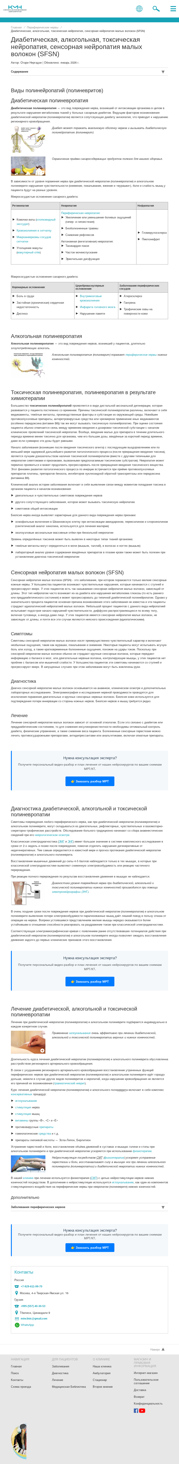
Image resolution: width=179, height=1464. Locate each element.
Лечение (57, 1380)
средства (45, 1133)
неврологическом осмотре (52, 835)
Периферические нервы (42, 27)
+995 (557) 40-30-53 (33, 1306)
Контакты (17, 1380)
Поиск (15, 1373)
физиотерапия (114, 1157)
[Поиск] (156, 9)
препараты (46, 1127)
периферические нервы (141, 354)
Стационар (100, 1380)
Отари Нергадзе (31, 62)
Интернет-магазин (146, 1373)
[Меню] (173, 9)
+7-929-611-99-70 (31, 1286)
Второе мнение (103, 1386)
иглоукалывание (26, 1100)
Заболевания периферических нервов (38, 1207)
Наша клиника (102, 1366)
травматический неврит (69, 1083)
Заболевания (60, 1366)
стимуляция (23, 1107)
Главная (16, 27)
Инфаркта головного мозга (97, 307)
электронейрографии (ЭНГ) (70, 891)
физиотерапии (142, 1151)
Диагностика (60, 1373)
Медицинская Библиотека (69, 1386)
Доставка (140, 1390)
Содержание (19, 71)
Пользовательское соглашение (146, 1381)
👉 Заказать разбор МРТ (90, 781)
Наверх (155, 1349)
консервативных (21, 1094)
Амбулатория (101, 1373)
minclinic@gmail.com (34, 1318)
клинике (28, 1178)
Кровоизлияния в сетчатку (34, 230)
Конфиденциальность (148, 1403)
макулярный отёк (28, 252)
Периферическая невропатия (80, 213)
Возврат (139, 1396)
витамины (21, 1120)
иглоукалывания (80, 1033)
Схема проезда (17, 1293)
